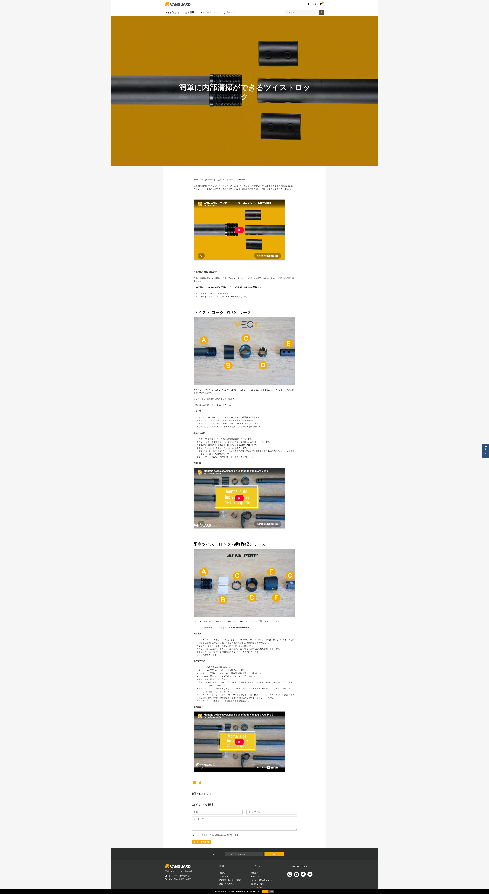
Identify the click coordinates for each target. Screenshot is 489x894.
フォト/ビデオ (172, 12)
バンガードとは (225, 876)
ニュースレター (213, 854)
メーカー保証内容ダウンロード (263, 880)
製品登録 (254, 872)
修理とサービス (257, 883)
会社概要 (222, 872)
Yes (264, 891)
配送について (256, 876)
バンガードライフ (209, 12)
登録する (274, 854)
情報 (221, 866)
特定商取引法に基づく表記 (230, 880)
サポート (228, 12)
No (271, 891)
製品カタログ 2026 (226, 883)
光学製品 (190, 12)
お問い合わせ (184, 875)
